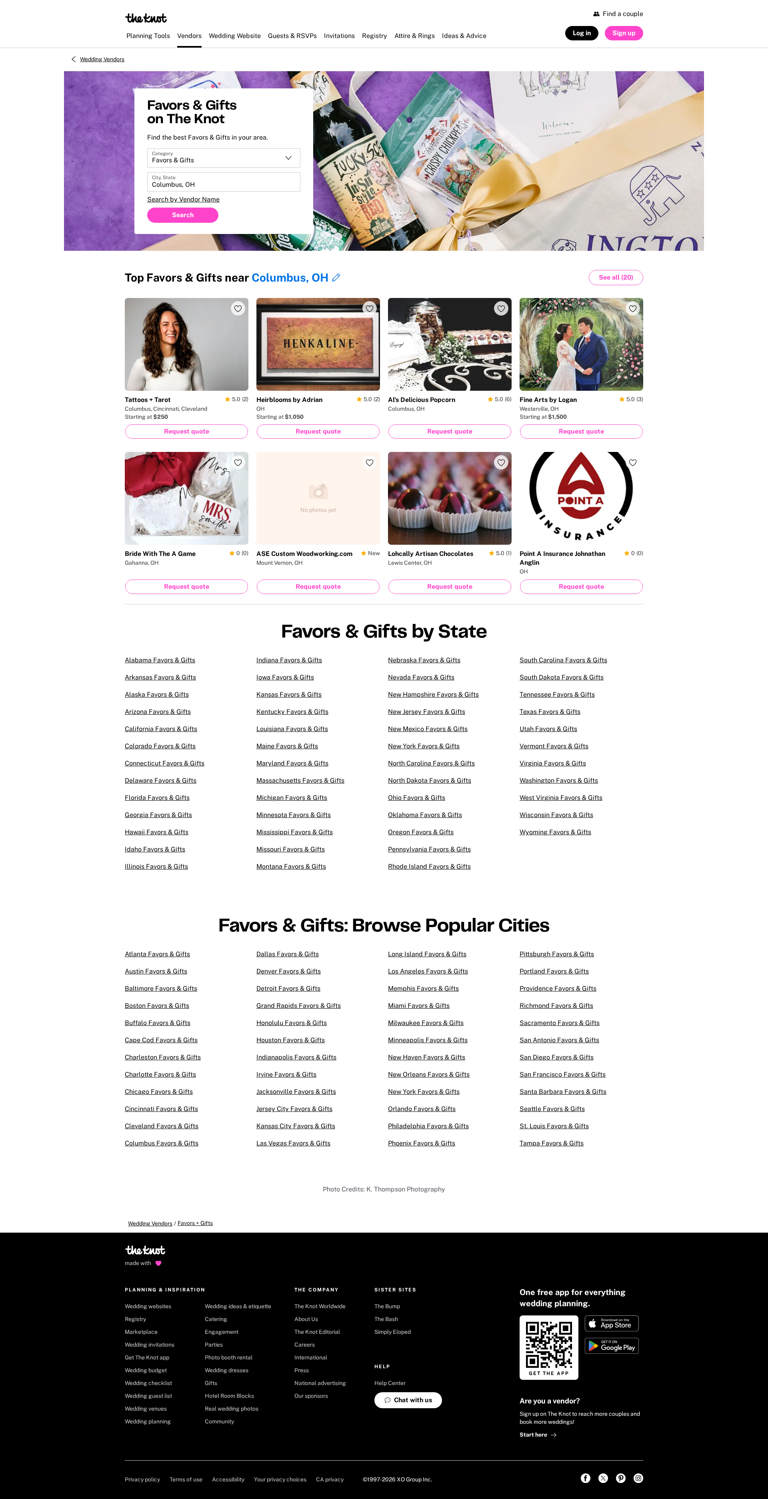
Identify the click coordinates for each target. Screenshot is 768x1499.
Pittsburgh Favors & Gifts (557, 954)
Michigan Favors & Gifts (291, 797)
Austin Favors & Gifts (156, 971)
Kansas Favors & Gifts (289, 694)
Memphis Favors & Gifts (423, 988)
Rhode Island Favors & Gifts (429, 866)
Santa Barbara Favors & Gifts (563, 1091)
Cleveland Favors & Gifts (161, 1126)
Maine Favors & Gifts (287, 746)
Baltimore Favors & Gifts (161, 988)
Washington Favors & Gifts (559, 780)
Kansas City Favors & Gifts (295, 1126)
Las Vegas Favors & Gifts (293, 1143)
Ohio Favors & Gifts (416, 797)
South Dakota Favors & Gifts (562, 677)
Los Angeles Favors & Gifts (428, 971)
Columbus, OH (290, 277)
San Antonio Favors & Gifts (559, 1040)
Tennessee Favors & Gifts (557, 694)
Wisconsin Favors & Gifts (556, 815)
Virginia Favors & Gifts (553, 763)
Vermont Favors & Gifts (554, 746)
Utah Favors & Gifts (548, 729)
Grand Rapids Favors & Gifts (298, 1005)
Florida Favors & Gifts (157, 797)
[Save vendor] (238, 308)
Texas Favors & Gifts (550, 712)
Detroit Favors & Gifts (288, 988)
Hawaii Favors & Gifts (156, 832)
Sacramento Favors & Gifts (560, 1023)
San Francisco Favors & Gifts (563, 1074)
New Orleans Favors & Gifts (429, 1074)
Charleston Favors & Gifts (163, 1057)
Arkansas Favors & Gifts (160, 677)
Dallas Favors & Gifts (287, 954)
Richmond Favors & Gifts (556, 1005)
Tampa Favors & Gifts (552, 1143)
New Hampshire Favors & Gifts (433, 694)
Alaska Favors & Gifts (157, 694)
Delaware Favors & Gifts (160, 780)
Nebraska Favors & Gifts (424, 660)
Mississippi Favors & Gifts (294, 832)
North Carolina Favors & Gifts (431, 763)
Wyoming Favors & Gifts (555, 832)
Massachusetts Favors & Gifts (300, 780)
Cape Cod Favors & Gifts (161, 1040)
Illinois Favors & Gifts (156, 866)
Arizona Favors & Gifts (158, 712)
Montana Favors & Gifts (291, 866)
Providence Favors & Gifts (558, 988)
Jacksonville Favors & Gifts (296, 1091)
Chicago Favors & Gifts (159, 1091)
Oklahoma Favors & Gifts (425, 815)
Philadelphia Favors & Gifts (428, 1126)
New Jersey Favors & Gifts (426, 712)
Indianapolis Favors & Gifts (296, 1057)
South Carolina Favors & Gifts (563, 660)
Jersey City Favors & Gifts (294, 1109)
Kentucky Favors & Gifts (292, 712)
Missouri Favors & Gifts (290, 849)
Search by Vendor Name (183, 199)
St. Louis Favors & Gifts (554, 1126)
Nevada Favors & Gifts (421, 677)
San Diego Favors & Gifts (557, 1057)
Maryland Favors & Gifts (292, 763)
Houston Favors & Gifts (290, 1040)
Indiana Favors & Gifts (289, 660)
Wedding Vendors (102, 59)
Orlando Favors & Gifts (422, 1109)
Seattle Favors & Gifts (552, 1109)
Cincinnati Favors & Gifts (161, 1109)
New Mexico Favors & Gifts (428, 729)
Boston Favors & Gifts (157, 1005)
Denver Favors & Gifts (288, 971)
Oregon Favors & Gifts (421, 832)
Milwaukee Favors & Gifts (426, 1023)
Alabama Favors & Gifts (160, 660)
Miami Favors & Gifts (419, 1005)
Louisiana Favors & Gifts (292, 729)
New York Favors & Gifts (424, 746)
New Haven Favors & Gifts (426, 1057)
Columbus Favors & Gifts (161, 1143)
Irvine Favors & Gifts (286, 1074)
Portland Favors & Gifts (554, 971)
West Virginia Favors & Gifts (561, 797)
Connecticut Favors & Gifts (164, 763)
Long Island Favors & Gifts (427, 954)
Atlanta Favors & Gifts (157, 954)
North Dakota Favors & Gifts (429, 780)
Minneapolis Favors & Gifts (428, 1040)
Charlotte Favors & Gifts (160, 1074)
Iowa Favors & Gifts (285, 677)
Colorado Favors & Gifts (160, 746)
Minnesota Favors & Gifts (293, 815)
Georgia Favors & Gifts (158, 815)
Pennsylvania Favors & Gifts (429, 849)
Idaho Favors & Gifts (155, 849)
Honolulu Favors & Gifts (291, 1023)
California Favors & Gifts (161, 729)
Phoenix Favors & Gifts (421, 1143)
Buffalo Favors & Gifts (157, 1023)
